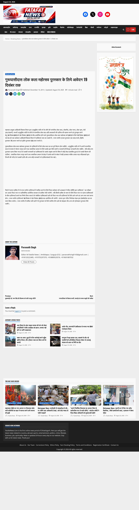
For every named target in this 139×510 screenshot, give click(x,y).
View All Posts (28, 262)
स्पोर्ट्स (106, 27)
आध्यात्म (36, 32)
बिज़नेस (62, 27)
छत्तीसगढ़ (15, 27)
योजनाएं (20, 32)
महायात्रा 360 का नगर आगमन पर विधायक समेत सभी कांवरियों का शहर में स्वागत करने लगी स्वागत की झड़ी (20, 410)
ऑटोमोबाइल (70, 27)
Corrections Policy (42, 445)
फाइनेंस (55, 27)
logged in (18, 311)
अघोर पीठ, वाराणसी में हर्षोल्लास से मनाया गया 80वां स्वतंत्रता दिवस (55, 329)
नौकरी (92, 27)
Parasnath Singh (14, 90)
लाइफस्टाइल (114, 27)
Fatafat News (11, 415)
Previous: (20, 297)
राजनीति (36, 27)
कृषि (49, 27)
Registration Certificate (101, 445)
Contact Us (115, 445)
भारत (30, 27)
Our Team (31, 445)
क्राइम (43, 27)
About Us (23, 445)
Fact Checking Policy (67, 445)
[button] (123, 29)
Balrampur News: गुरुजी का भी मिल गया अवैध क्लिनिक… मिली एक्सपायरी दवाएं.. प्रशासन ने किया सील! (118, 410)
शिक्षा (86, 27)
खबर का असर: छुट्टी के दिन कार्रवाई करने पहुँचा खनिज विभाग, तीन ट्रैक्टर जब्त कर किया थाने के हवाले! (10, 341)
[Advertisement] (49, 57)
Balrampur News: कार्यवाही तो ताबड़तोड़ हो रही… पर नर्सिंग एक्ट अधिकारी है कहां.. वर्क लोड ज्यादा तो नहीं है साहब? (53, 410)
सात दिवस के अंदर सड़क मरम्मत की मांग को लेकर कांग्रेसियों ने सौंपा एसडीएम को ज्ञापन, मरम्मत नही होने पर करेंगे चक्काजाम (10, 329)
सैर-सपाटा (13, 32)
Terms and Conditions (84, 445)
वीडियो (42, 32)
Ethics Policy (54, 445)
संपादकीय (28, 32)
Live (133, 29)
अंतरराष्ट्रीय (6, 27)
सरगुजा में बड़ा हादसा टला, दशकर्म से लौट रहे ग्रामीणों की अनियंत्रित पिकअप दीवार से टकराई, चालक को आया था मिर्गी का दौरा (55, 341)
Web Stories (51, 32)
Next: (76, 297)
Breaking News (10, 74)
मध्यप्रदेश (23, 27)
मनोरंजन (99, 27)
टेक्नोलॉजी (79, 27)
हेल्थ (6, 32)
